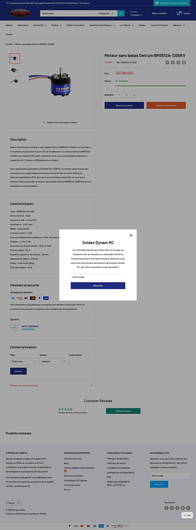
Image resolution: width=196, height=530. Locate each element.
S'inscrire (98, 285)
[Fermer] (131, 235)
